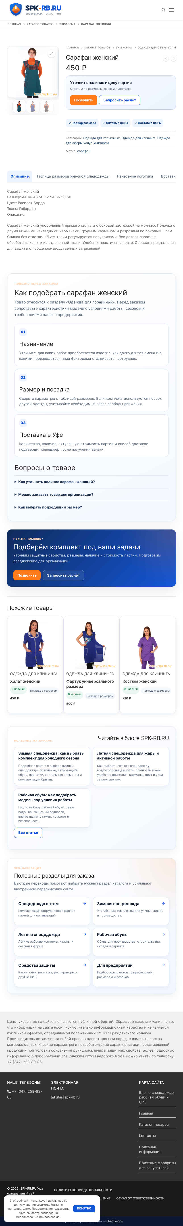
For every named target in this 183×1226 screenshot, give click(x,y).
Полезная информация (150, 1149)
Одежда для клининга (139, 138)
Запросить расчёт (119, 100)
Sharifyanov (114, 1221)
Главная (14, 24)
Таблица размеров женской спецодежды (72, 176)
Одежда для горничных (101, 138)
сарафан (83, 151)
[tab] (19, 176)
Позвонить (83, 100)
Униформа (67, 24)
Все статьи (28, 832)
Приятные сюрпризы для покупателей (157, 1165)
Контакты (147, 1135)
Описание (19, 176)
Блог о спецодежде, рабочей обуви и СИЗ (157, 1097)
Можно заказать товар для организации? (55, 494)
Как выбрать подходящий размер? (50, 507)
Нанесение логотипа (135, 176)
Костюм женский (140, 681)
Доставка (169, 176)
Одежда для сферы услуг (157, 47)
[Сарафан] (173, 59)
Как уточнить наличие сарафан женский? (56, 481)
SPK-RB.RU (40, 9)
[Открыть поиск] (164, 10)
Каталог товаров (40, 24)
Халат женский (25, 681)
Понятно (84, 1208)
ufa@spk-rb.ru (67, 1097)
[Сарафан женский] (165, 59)
